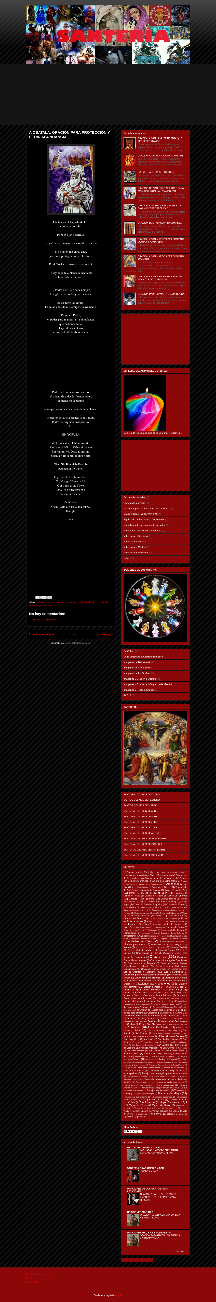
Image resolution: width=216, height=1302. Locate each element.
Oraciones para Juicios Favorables (165, 972)
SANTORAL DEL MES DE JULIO (141, 827)
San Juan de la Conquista (142, 1045)
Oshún (150, 1018)
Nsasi (172, 947)
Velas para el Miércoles (136, 552)
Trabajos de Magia (169, 1093)
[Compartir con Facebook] (46, 597)
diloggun (129, 1117)
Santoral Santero (141, 1056)
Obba (130, 950)
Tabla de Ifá (151, 1059)
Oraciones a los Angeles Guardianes (168, 960)
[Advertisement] (108, 101)
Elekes (145, 924)
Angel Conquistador (140, 887)
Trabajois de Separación (158, 1090)
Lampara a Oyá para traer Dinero (173, 939)
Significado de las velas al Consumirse (144, 519)
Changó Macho (168, 899)
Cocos (136, 904)
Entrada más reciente (42, 634)
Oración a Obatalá (54, 602)
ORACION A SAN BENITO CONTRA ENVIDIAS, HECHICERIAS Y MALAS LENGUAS (158, 1197)
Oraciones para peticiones (153, 983)
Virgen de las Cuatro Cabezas (147, 1108)
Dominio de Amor (133, 918)
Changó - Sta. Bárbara (141, 898)
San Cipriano (141, 1033)
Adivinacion (181, 875)
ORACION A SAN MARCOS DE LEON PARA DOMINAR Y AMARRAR (161, 240)
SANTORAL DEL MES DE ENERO (142, 794)
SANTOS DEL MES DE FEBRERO (142, 799)
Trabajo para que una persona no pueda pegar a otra (160, 1082)
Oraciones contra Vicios (153, 969)
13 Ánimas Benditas (133, 872)
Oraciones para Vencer (176, 978)
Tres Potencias (147, 1102)
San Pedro (182, 1048)
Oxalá (173, 1019)
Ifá (155, 933)
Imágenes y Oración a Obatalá (140, 678)
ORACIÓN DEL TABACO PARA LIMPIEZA (160, 222)
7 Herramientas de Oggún (134, 875)
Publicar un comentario (44, 619)
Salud (137, 1030)
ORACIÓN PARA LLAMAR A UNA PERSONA (161, 294)
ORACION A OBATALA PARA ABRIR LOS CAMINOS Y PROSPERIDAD (159, 207)
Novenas (161, 947)
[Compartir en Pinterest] (50, 597)
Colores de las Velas (134, 497)
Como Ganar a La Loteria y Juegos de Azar (142, 907)
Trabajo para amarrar (134, 1070)
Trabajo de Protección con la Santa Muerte (166, 1065)
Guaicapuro (152, 930)
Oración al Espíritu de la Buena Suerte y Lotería (148, 1001)
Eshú (155, 924)
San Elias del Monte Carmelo (169, 1036)
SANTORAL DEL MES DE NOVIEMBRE (144, 849)
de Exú (127, 695)
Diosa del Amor (175, 915)
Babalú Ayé (181, 890)
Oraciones (34, 605)
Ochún (148, 950)
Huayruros (145, 933)
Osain (140, 1018)
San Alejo (173, 1030)
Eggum (150, 921)
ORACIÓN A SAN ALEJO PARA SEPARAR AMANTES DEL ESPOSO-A (160, 278)
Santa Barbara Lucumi (174, 1051)
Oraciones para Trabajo (147, 977)
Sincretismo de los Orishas (163, 1056)
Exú (126, 927)
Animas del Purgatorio (138, 890)
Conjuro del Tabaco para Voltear (173, 913)
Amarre (170, 878)
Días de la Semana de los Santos (163, 919)
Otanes (163, 1018)
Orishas (171, 1015)
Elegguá (131, 924)
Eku (158, 921)
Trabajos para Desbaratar (161, 1097)
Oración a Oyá (174, 989)
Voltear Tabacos (160, 1111)
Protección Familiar (158, 1027)
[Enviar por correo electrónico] (37, 597)
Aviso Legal (32, 1282)
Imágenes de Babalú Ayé (137, 662)
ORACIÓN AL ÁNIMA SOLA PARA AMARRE (160, 155)
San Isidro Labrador (168, 1039)
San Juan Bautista (153, 1042)
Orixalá (184, 1016)
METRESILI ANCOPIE (160, 944)
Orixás (130, 1018)
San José (137, 1042)
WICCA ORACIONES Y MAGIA (143, 1147)
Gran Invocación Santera (134, 930)
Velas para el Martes (134, 547)
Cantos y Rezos (132, 896)
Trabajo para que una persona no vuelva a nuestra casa (149, 1085)
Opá (156, 953)
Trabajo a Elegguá (168, 1059)
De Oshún (129, 651)
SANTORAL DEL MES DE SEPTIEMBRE (145, 838)
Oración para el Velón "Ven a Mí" (141, 513)
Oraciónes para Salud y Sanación (142, 1015)
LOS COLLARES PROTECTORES (156, 172)
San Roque (154, 1051)
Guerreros (165, 930)
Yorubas (171, 1114)
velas (126, 558)
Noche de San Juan (144, 947)
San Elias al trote (143, 1036)
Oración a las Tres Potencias (170, 998)
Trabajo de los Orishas (174, 1068)
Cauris (171, 896)
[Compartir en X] (43, 597)
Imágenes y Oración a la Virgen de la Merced (148, 684)
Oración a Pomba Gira (135, 992)
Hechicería (178, 930)
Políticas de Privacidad (37, 1274)
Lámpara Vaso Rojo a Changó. (171, 941)
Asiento (156, 890)
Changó (183, 895)
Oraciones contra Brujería (141, 963)
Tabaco (136, 1059)
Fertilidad (159, 927)
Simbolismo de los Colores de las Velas (144, 525)
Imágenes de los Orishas (137, 673)
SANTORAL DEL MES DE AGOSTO (142, 833)
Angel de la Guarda (161, 887)
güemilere (141, 1117)
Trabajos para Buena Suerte (135, 1097)
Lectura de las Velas (134, 503)
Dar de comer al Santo (138, 915)
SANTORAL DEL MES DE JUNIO (141, 822)
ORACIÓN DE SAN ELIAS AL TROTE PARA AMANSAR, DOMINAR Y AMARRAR (161, 189)
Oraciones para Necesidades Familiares (145, 974)
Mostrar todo (182, 1251)
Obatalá (40, 602)
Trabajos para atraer (152, 1099)
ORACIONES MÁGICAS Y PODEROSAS (149, 1232)
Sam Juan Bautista (155, 1031)
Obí (138, 950)
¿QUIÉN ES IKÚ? (149, 1171)
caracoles (183, 1114)
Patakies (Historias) (157, 1021)
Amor (169, 884)
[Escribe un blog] (40, 597)
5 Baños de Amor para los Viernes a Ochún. (165, 872)
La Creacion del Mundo (146, 939)
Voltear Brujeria (140, 1111)
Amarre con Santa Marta (164, 881)
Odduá (161, 950)
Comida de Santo (175, 904)
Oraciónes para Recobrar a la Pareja (165, 1013)
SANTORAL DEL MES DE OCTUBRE (143, 844)
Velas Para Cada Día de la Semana (142, 530)
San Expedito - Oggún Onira (138, 1039)
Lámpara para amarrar (135, 944)
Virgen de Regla (161, 1105)
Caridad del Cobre (154, 896)
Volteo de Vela (180, 1111)
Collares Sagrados (153, 904)
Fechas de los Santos (141, 927)
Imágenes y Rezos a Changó (139, 689)
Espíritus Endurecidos (172, 924)
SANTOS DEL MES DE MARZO (140, 805)
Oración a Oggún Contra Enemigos (142, 990)
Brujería (144, 893)
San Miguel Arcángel (147, 1047)
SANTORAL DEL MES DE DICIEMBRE (144, 855)
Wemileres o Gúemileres (137, 1114)
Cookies (30, 1278)
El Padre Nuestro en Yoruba (175, 921)
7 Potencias (166, 875)
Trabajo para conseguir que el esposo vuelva (164, 1073)
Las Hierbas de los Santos (140, 941)
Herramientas (130, 933)
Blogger (118, 1295)
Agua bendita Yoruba (135, 878)
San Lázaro (163, 1044)
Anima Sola (181, 887)
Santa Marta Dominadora (156, 1053)
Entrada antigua (103, 634)
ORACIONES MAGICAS (140, 1212)
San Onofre (168, 1048)
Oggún (171, 950)
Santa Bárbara (131, 1053)
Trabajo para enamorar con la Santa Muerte (146, 1076)
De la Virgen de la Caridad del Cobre (143, 656)
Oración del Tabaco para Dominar (155, 1010)
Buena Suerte (161, 892)
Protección (45, 605)
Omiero (127, 953)
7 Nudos (152, 875)
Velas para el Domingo (136, 536)
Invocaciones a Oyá (133, 936)
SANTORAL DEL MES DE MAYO (141, 816)
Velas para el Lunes (134, 541)
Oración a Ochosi (175, 987)
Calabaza (179, 893)
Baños (132, 893)
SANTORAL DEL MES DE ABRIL (141, 811)
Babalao (168, 890)
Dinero (157, 915)
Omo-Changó (142, 953)
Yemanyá (156, 1113)
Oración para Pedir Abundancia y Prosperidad (87, 602)
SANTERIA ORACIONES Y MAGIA (146, 1168)
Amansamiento (154, 878)
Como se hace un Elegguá (145, 913)
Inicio (74, 634)
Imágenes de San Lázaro (137, 667)
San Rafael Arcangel (135, 1051)
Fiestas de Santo (175, 927)
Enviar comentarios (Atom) (78, 643)
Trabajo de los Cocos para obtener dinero (142, 1068)
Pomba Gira (145, 1024)
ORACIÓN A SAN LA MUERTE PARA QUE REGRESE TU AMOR (160, 139)
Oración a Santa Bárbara (157, 995)
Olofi (182, 950)
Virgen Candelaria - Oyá (173, 1102)
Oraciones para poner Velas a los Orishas (146, 508)
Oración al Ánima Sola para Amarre (161, 1004)
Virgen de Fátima (138, 1105)
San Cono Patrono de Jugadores (166, 1033)
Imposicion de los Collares (172, 933)
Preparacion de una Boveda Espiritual (171, 1024)
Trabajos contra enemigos (143, 1094)
